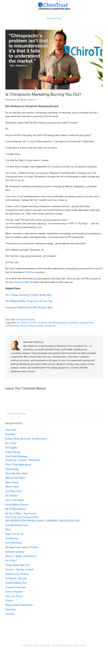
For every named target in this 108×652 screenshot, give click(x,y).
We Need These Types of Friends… (22, 547)
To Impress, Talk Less (16, 578)
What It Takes (12, 486)
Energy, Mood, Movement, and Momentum (26, 438)
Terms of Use (79, 645)
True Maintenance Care (16, 525)
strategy (48, 325)
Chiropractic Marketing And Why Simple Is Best (28, 307)
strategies (40, 325)
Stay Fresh (10, 429)
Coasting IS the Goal (15, 587)
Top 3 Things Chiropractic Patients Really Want (28, 294)
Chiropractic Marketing (25, 319)
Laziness (9, 613)
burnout (33, 322)
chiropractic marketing (57, 322)
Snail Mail (10, 434)
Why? (8, 529)
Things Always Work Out (17, 564)
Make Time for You (14, 533)
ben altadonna (23, 322)
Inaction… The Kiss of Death (19, 569)
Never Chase (11, 482)
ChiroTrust (30, 272)
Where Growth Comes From (19, 604)
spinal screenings (27, 325)
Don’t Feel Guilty (13, 542)
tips (54, 325)
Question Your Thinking (16, 573)
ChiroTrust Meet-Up (23, 282)
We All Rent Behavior (15, 508)
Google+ (32, 371)
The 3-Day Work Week (16, 473)
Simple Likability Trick (16, 582)
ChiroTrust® (45, 645)
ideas (91, 322)
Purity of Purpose (14, 591)
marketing (9, 325)
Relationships (12, 468)
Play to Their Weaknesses (18, 464)
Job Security (11, 538)
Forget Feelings (13, 451)
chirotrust (83, 322)
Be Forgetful (11, 447)
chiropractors (73, 322)
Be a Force (10, 443)
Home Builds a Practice (17, 504)
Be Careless (11, 495)
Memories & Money (14, 551)
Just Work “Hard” (13, 491)
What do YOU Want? (15, 477)
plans (17, 325)
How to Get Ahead (14, 500)
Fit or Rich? (11, 560)
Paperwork (10, 609)
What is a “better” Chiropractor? (21, 556)
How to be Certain (14, 596)
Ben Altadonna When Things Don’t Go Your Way (29, 301)
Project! (9, 600)
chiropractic (42, 322)
